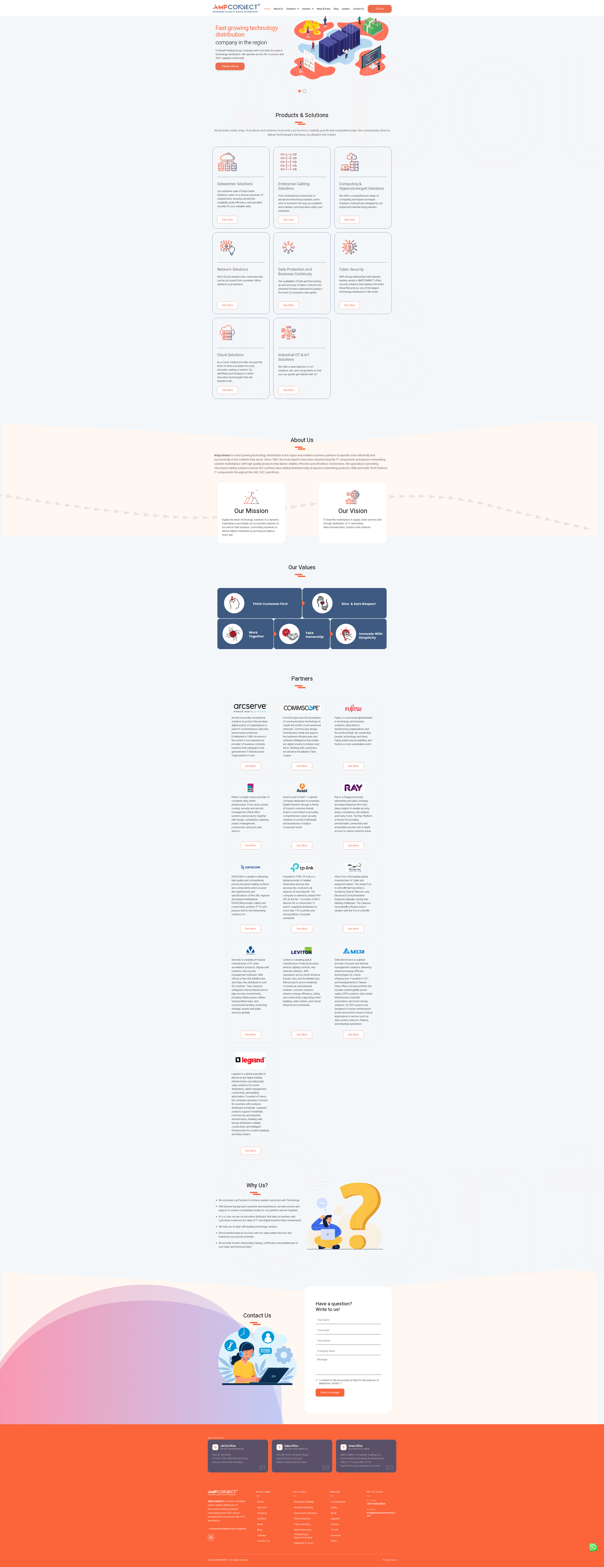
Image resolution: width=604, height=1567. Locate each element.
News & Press (323, 9)
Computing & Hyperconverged (303, 1536)
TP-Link (334, 1529)
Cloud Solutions (302, 1518)
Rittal (333, 1513)
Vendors (306, 9)
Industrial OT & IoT (303, 1543)
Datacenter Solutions (305, 1513)
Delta (334, 1540)
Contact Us (358, 9)
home (267, 9)
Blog (336, 9)
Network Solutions (303, 1507)
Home (260, 1501)
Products (262, 1513)
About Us (278, 9)
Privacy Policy (389, 1560)
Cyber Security (302, 1524)
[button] (292, 9)
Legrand (335, 1518)
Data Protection (302, 1529)
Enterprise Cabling (303, 1501)
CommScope (338, 1501)
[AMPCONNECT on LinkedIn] (211, 1537)
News (260, 1524)
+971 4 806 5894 (376, 1503)
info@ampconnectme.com (381, 1514)
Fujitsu (334, 1507)
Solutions (291, 9)
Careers (346, 9)
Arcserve (335, 1535)
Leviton (334, 1524)
